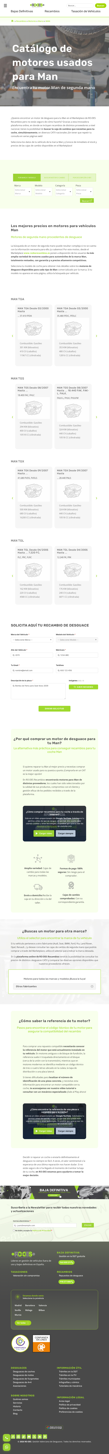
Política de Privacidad (41, 1230)
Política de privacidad (70, 1404)
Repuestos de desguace (71, 1275)
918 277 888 (65, 1282)
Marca (41, 21)
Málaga (28, 1310)
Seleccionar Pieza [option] (81, 192)
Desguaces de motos (23, 1375)
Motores (32, 21)
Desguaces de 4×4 (22, 1382)
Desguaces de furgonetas (26, 1378)
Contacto (17, 1410)
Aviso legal (64, 1401)
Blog (15, 1413)
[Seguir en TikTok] (24, 1436)
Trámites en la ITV (67, 1375)
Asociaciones (19, 1386)
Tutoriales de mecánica (70, 1386)
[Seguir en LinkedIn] (39, 1436)
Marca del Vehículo (20, 634)
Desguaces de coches (24, 1371)
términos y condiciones (47, 826)
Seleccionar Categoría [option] (61, 192)
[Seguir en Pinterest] (45, 1436)
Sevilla (18, 1310)
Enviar (87, 1225)
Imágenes (76, 680)
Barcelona (30, 1305)
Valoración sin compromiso (26, 1275)
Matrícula (61, 650)
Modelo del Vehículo (66, 634)
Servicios (17, 1403)
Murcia (18, 1314)
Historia (17, 1406)
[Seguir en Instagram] (18, 1436)
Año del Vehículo (19, 650)
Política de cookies (68, 1408)
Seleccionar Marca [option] (20, 192)
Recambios (52, 11)
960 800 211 (65, 1262)
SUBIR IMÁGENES (85, 687)
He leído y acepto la (33, 1230)
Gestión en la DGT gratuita (72, 1256)
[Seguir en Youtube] (29, 1436)
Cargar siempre (65, 833)
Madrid (18, 1305)
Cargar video (45, 833)
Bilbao (42, 1310)
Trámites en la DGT (68, 1371)
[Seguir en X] (34, 1436)
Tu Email (15, 665)
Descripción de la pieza (22, 680)
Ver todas (22, 1323)
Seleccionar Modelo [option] (40, 192)
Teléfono (60, 665)
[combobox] (23, 191)
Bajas (22, 11)
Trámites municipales (69, 1378)
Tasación (85, 11)
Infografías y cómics (69, 1382)
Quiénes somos (20, 1399)
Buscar (100, 5)
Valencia (43, 1305)
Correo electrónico (22, 1221)
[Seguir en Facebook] (13, 1436)
